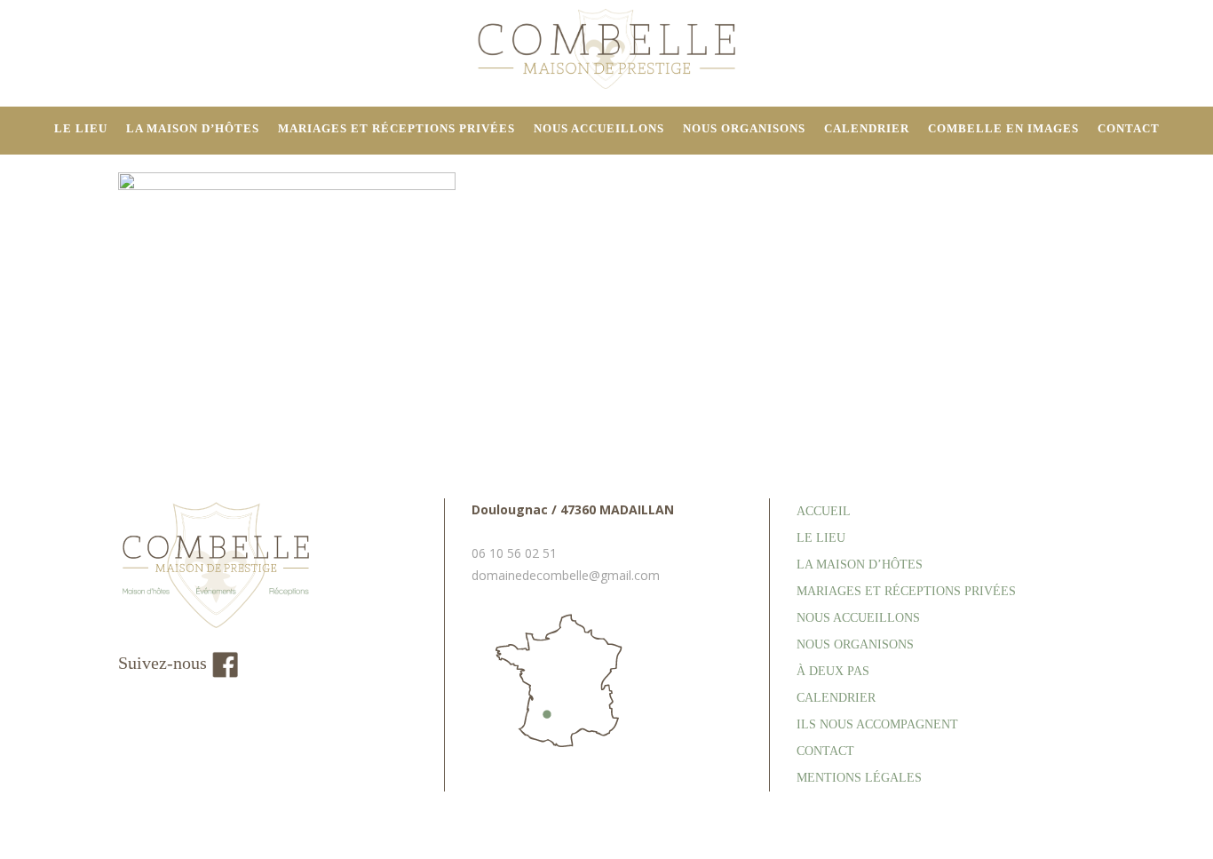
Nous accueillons (858, 617)
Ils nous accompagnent (877, 724)
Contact (825, 751)
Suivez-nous (164, 662)
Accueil (824, 511)
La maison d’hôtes (860, 564)
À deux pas (833, 671)
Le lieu (821, 538)
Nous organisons (855, 644)
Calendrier (836, 697)
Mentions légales (859, 777)
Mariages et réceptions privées (906, 591)
